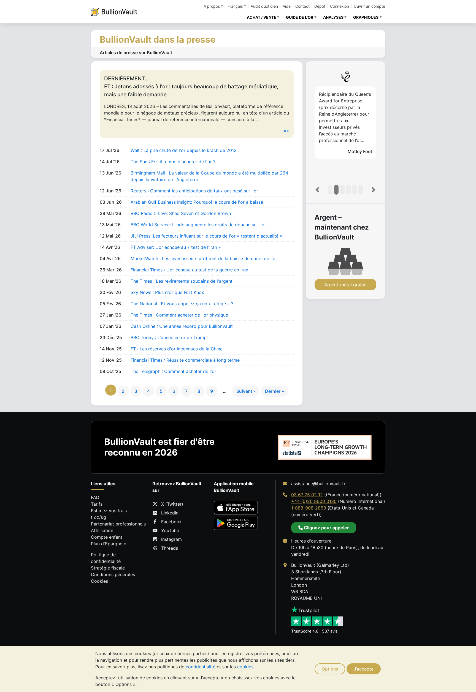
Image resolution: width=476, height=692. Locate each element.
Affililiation (102, 530)
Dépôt (319, 6)
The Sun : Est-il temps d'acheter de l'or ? (173, 161)
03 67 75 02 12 (307, 494)
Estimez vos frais (109, 510)
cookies (245, 666)
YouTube (170, 530)
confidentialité (200, 666)
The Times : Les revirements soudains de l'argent (181, 281)
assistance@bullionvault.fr (318, 483)
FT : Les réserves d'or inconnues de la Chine (177, 349)
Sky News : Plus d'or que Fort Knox (167, 292)
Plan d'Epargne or (109, 543)
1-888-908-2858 (308, 508)
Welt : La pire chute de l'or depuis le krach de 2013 (184, 150)
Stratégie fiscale (108, 568)
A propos (212, 6)
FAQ (95, 497)
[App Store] (236, 508)
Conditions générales (113, 574)
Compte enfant (106, 537)
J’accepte (364, 669)
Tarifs (96, 504)
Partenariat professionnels (118, 524)
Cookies (99, 581)
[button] (317, 189)
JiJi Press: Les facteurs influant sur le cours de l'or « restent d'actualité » (206, 236)
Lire (285, 130)
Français (235, 6)
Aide (287, 6)
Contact (302, 6)
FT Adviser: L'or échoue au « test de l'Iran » (176, 247)
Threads (169, 548)
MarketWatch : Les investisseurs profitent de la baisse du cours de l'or (204, 258)
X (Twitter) (172, 504)
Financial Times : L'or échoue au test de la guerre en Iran (189, 270)
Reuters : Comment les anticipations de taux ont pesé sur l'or (194, 191)
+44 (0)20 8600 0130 (314, 501)
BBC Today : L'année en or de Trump (169, 337)
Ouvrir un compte (369, 6)
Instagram (171, 539)
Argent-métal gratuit (345, 284)
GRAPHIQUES (365, 17)
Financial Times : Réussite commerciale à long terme (185, 360)
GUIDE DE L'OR (299, 17)
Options (330, 669)
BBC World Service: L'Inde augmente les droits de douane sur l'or (198, 224)
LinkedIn (169, 513)
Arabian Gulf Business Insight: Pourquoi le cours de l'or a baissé (197, 202)
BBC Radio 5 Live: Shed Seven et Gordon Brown (181, 213)
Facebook (171, 521)
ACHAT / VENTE (261, 17)
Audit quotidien (264, 6)
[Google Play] (236, 523)
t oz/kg (98, 517)
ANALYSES (333, 17)
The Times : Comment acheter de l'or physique (179, 315)
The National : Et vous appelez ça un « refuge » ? (182, 303)
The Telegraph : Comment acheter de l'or (173, 371)
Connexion (339, 6)
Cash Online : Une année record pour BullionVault (182, 326)
